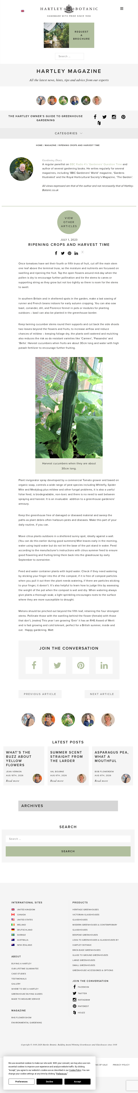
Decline (49, 1082)
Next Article (102, 694)
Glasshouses (80, 920)
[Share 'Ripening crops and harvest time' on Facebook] (56, 253)
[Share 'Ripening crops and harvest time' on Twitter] (63, 253)
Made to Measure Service (25, 999)
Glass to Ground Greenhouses (90, 955)
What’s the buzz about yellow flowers (19, 758)
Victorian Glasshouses (86, 914)
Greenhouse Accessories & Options (93, 970)
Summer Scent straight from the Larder (66, 756)
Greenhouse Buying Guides (26, 994)
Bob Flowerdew (104, 771)
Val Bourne (57, 771)
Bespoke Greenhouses (85, 935)
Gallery (16, 984)
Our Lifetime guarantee (25, 968)
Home (39, 145)
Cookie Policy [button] (75, 1070)
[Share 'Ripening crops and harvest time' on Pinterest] (69, 253)
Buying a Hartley (21, 963)
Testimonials (18, 979)
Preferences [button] (61, 1074)
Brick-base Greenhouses (86, 950)
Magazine (50, 145)
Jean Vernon (14, 771)
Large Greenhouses (84, 960)
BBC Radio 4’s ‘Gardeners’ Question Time (96, 164)
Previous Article (40, 694)
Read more (12, 780)
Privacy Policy (121, 1065)
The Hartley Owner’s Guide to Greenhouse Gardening (45, 118)
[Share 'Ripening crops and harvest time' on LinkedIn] (76, 253)
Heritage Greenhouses (86, 909)
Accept (77, 1082)
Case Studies (18, 974)
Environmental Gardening (26, 1022)
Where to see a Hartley (25, 989)
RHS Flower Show (21, 1017)
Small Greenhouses (84, 965)
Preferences (21, 1082)
